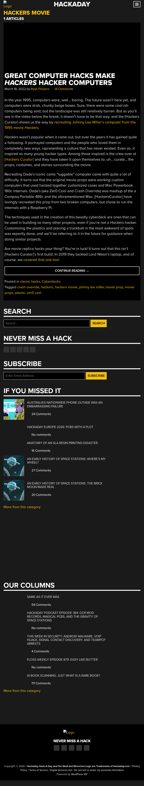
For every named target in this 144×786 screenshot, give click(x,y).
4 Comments (40, 651)
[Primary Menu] (136, 4)
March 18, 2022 (15, 89)
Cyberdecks (51, 281)
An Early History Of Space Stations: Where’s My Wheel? (66, 461)
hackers (47, 287)
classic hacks (30, 281)
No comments (41, 435)
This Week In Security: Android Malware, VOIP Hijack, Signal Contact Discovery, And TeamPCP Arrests (66, 640)
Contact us (32, 349)
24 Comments (41, 414)
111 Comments (41, 683)
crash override (28, 287)
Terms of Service (38, 770)
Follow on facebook (6, 349)
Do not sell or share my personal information (99, 770)
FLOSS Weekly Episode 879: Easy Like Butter (62, 660)
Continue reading (80, 272)
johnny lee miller (91, 287)
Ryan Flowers (40, 89)
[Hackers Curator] (19, 159)
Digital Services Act (61, 770)
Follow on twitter (13, 349)
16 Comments (40, 451)
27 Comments (41, 470)
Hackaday (72, 4)
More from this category (22, 507)
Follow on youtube (19, 349)
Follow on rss (26, 349)
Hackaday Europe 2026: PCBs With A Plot (60, 427)
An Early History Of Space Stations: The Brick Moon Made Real (64, 485)
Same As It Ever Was (43, 597)
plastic (20, 293)
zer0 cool (34, 293)
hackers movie (66, 287)
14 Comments (63, 89)
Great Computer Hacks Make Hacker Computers (59, 79)
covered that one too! (41, 259)
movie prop (114, 287)
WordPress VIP (79, 774)
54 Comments (41, 605)
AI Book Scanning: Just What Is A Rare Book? (63, 676)
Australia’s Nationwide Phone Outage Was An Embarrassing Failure (65, 404)
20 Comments (41, 495)
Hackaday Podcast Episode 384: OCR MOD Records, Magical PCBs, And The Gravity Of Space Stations (62, 616)
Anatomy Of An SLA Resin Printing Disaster (62, 443)
